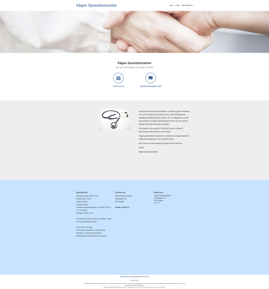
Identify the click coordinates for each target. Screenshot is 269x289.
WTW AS (146, 277)
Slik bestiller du (187, 5)
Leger (177, 5)
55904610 (125, 207)
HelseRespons (125, 277)
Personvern (134, 280)
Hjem (171, 5)
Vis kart (157, 203)
